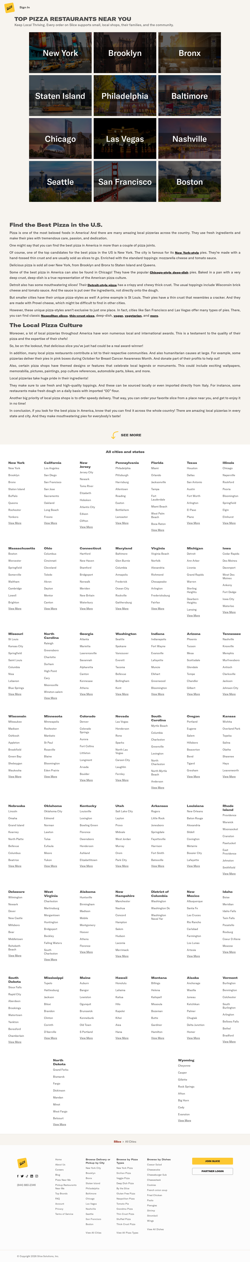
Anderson (157, 781)
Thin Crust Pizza (125, 1213)
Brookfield (14, 749)
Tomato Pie (122, 1203)
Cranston (228, 836)
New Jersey (85, 465)
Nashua (120, 908)
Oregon (193, 716)
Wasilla (191, 990)
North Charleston (158, 762)
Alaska (193, 978)
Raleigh (48, 643)
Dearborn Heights (192, 600)
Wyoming (186, 1060)
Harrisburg (122, 482)
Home (58, 1159)
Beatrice (13, 860)
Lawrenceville (88, 653)
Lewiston (85, 997)
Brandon (49, 1011)
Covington (193, 839)
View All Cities (93, 1232)
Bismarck (59, 1076)
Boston (12, 553)
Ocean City (122, 588)
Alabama (88, 892)
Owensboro (87, 839)
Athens (84, 688)
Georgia (86, 634)
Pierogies (152, 1205)
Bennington (230, 990)
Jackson (227, 681)
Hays (226, 763)
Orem (118, 853)
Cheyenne (184, 1065)
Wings (150, 1220)
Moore (48, 853)
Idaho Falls (229, 911)
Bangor (84, 990)
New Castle (15, 918)
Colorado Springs (85, 730)
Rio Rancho (194, 922)
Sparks (119, 742)
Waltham (13, 581)
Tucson (191, 646)
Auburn (84, 983)
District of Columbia (160, 894)
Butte (154, 1018)
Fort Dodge (229, 592)
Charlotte (50, 657)
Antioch (227, 667)
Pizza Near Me (63, 1179)
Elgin (226, 510)
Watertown (15, 1015)
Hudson (120, 936)
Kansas (229, 716)
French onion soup (157, 1190)
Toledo (48, 574)
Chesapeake (159, 581)
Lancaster (121, 517)
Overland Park (231, 728)
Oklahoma (53, 806)
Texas (192, 463)
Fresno (48, 517)
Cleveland (50, 567)
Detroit (191, 553)
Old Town (85, 1025)
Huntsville (86, 897)
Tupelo (48, 983)
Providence (229, 815)
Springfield (229, 503)
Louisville (85, 811)
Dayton (48, 588)
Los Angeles (51, 468)
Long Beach (51, 510)
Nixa (11, 674)
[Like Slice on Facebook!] (18, 1176)
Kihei (118, 1018)
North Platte (16, 839)
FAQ (57, 1198)
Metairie (192, 846)
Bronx (12, 482)
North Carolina (51, 636)
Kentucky (88, 806)
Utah (119, 806)
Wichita (227, 721)
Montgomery (87, 925)
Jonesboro (157, 825)
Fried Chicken (154, 1195)
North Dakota (59, 1062)
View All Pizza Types (127, 1232)
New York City (93, 1167)
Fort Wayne (158, 646)
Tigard (191, 763)
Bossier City (194, 853)
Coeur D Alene (231, 939)
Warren (191, 581)
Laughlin (120, 767)
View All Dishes (155, 1229)
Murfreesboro (231, 660)
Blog (57, 1174)
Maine (85, 978)
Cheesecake (153, 1169)
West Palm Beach (157, 515)
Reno (118, 735)
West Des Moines (229, 576)
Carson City (122, 760)
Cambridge (15, 588)
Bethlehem (122, 510)
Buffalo (13, 496)
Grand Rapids (195, 574)
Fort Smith (157, 853)
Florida (157, 463)
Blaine (48, 756)
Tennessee (232, 634)
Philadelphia (123, 468)
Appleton (14, 742)
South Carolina (158, 718)
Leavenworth (231, 770)
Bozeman (157, 1011)
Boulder (84, 774)
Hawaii (121, 978)
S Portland (86, 1032)
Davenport (229, 567)
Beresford (14, 1029)
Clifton (84, 520)
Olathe (227, 749)
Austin (191, 489)
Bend (190, 756)
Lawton (48, 832)
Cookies (151, 1185)
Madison (13, 728)
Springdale (157, 832)
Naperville (229, 475)
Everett (120, 660)
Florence (85, 832)
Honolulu (121, 983)
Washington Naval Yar (158, 916)
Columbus (50, 553)
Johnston (228, 860)
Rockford (228, 482)
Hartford (85, 553)
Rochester (14, 510)
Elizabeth (85, 493)
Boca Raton (158, 524)
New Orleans (195, 811)
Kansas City (15, 646)
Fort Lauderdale (158, 497)
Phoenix (192, 639)
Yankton (13, 1022)
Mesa (190, 653)
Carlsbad (192, 929)
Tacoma (120, 667)
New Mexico (193, 894)
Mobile (84, 918)
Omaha (12, 818)
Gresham (192, 770)
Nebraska (16, 806)
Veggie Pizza (123, 1178)
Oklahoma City (53, 811)
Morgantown (52, 915)
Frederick (121, 581)
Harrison (156, 846)
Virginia (158, 548)
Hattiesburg (51, 990)
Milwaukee (15, 721)
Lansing (192, 609)
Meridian (228, 904)
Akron (48, 581)
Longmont (86, 760)
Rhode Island (228, 808)
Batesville (157, 860)
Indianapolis (158, 639)
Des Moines (230, 560)
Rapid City (14, 994)
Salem (191, 735)
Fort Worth (193, 496)
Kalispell (156, 997)
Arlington (192, 503)
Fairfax (155, 602)
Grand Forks (60, 1069)
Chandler (192, 681)
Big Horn (183, 1100)
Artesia (191, 950)
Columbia (121, 567)
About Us (60, 1164)
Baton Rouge (195, 818)
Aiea (118, 1025)
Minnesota (53, 716)
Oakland (49, 503)
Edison (84, 513)
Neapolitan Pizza (125, 1198)
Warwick (228, 822)
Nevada (122, 716)
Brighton (13, 602)
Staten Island (16, 489)
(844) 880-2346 (26, 1185)
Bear (11, 932)
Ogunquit (85, 1004)
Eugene (191, 728)
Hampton (121, 922)
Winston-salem (53, 692)
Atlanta (84, 639)
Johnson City (230, 688)
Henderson (122, 728)
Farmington (194, 936)
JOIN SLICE (212, 1161)
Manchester (122, 901)
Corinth (48, 1025)
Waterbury (86, 602)
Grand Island (16, 825)
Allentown (121, 489)
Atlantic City (87, 507)
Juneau (191, 997)
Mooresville (51, 685)
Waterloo (228, 606)
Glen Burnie (122, 560)
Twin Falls (229, 918)
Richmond (157, 574)
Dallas (191, 475)
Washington (125, 634)
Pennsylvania (127, 463)
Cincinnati (50, 560)
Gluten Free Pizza (125, 1193)
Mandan (58, 1097)
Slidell (190, 832)
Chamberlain (16, 1035)
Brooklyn (13, 475)
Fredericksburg (160, 595)
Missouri (15, 634)
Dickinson (59, 1090)
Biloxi (47, 1004)
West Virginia (51, 894)
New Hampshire (125, 894)
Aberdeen (14, 1001)
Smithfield (229, 867)
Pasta (150, 1200)
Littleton (85, 753)
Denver (84, 721)
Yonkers (13, 517)
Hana (118, 1032)
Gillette (182, 1079)
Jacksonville (158, 482)
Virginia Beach (160, 553)
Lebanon (13, 681)
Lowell (12, 595)
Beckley (49, 936)
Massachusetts (21, 548)
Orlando (156, 475)
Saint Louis (15, 660)
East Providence (229, 851)
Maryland (123, 548)
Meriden (85, 588)
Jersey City (86, 472)
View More (14, 523)
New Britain (87, 595)
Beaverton (193, 749)
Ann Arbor (193, 560)
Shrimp (151, 1210)
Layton (119, 818)
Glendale (192, 667)
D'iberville (50, 1032)
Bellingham (122, 681)
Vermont (230, 978)
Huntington (51, 922)
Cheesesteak (154, 1179)
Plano (190, 517)
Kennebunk (87, 1018)
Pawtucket (229, 843)
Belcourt (58, 1118)
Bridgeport (86, 574)
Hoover (84, 932)
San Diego (50, 475)
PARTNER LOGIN (213, 1171)
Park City (121, 860)
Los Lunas (193, 943)
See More (131, 435)
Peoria (227, 489)
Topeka (227, 735)
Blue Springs (16, 688)
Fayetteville (158, 839)
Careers (59, 1169)
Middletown (15, 939)
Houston (192, 468)
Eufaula (49, 846)
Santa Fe (192, 908)
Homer (191, 1032)
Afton (181, 1093)
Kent (118, 688)
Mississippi (53, 978)
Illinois (228, 463)
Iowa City (228, 599)
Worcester (14, 560)
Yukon (48, 860)
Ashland (85, 853)
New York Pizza (124, 1167)
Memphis (228, 653)
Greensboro (51, 650)
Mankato (49, 735)
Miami (155, 468)
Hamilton (156, 1032)
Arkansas (159, 806)
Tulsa (47, 839)
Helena (155, 990)
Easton (119, 503)
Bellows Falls (231, 1021)
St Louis (13, 639)
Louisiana (195, 806)
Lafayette (157, 660)
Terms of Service (64, 1213)
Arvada (84, 767)
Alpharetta (86, 667)
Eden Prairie (51, 770)
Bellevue (120, 674)
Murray (119, 846)
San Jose (49, 489)
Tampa (155, 489)
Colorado (87, 716)
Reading (120, 496)
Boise (226, 897)
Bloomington (230, 496)
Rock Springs (186, 1086)
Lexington (157, 753)
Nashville (228, 639)
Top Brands (61, 1193)
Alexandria (157, 567)
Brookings (14, 1008)
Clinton (48, 1018)
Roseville (49, 749)
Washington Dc (160, 908)
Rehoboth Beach (14, 947)
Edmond (49, 818)
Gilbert (191, 688)
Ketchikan (193, 1004)
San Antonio (194, 482)
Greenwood (158, 681)
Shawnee (228, 756)
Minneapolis (51, 721)
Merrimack (122, 950)
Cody (181, 1107)
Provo (119, 825)
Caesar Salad (154, 1164)
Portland (192, 721)
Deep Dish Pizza (125, 1183)
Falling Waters (53, 943)
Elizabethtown (88, 860)
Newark (84, 479)
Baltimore (121, 553)
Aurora (84, 739)
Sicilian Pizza (123, 1173)
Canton (48, 602)
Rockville (121, 595)
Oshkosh (13, 735)
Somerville (14, 574)
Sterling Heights (192, 590)
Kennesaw (86, 681)
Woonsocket (230, 829)
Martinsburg (51, 908)
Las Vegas (121, 721)
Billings (155, 983)
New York (16, 463)
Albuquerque (195, 901)
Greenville (157, 746)
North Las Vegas (121, 751)
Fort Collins (87, 746)
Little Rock (158, 818)
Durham (49, 664)
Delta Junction (195, 1025)
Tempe (191, 674)
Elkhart (155, 674)
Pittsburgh (121, 475)
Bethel (227, 1028)
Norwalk (85, 581)
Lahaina (120, 990)
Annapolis (121, 574)
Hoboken (85, 500)
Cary (47, 678)
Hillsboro (192, 742)
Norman (49, 825)
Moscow (228, 946)
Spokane (120, 646)
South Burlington (229, 1005)
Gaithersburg (123, 602)
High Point (50, 671)
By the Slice (122, 1188)
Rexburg (228, 932)
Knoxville (228, 646)
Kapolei (120, 1011)
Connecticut (90, 548)
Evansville (157, 653)
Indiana (157, 634)
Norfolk (156, 560)
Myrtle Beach (159, 725)
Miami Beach (159, 506)
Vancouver (122, 653)
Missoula (156, 1004)
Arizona (194, 634)
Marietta (85, 646)
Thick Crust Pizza (125, 1224)
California (52, 463)
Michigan (195, 548)
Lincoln (12, 811)
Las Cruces (194, 915)
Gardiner (156, 1025)
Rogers (155, 811)
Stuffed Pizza (123, 1219)
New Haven (87, 560)
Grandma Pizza (124, 1208)
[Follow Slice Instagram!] (36, 1176)
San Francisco (52, 482)
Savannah (86, 660)
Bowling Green (89, 825)
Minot (56, 1104)
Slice (117, 1141)
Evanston (184, 1114)
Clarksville (229, 674)
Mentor (48, 595)
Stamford (85, 567)
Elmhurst (228, 517)
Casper (182, 1072)
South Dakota (14, 980)
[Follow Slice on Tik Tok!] (27, 1176)
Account (59, 1203)
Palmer (191, 1011)
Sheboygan (15, 763)
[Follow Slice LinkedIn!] (31, 1176)
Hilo (117, 1004)
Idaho (227, 892)
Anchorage (193, 983)
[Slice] (9, 8)
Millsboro (14, 925)
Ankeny (227, 585)
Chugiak (192, 1018)
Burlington (229, 983)
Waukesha (14, 770)
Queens (13, 503)
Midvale (120, 832)
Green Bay (14, 756)
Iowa (227, 548)
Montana (159, 978)
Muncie (155, 667)
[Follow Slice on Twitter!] (22, 1176)
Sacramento (51, 496)
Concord (120, 915)
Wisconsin (17, 716)
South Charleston (51, 951)
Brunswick (86, 1011)
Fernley (120, 774)
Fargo (56, 1083)
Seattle (119, 639)
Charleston (158, 739)
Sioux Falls (15, 987)
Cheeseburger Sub (157, 1174)
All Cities (130, 1141)
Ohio (48, 548)
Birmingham (87, 904)
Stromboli (152, 1215)
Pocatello (228, 925)
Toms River (86, 486)
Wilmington (15, 897)
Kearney (13, 832)
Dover (12, 911)
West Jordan (123, 839)
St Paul (48, 742)
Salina (226, 742)
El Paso (191, 510)
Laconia (120, 943)
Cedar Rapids (231, 553)
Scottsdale (193, 660)
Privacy (59, 1208)
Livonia (191, 567)
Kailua (119, 997)
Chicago (228, 468)
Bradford (228, 1035)
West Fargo (60, 1111)
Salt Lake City (124, 811)
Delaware (16, 892)
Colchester (229, 997)
